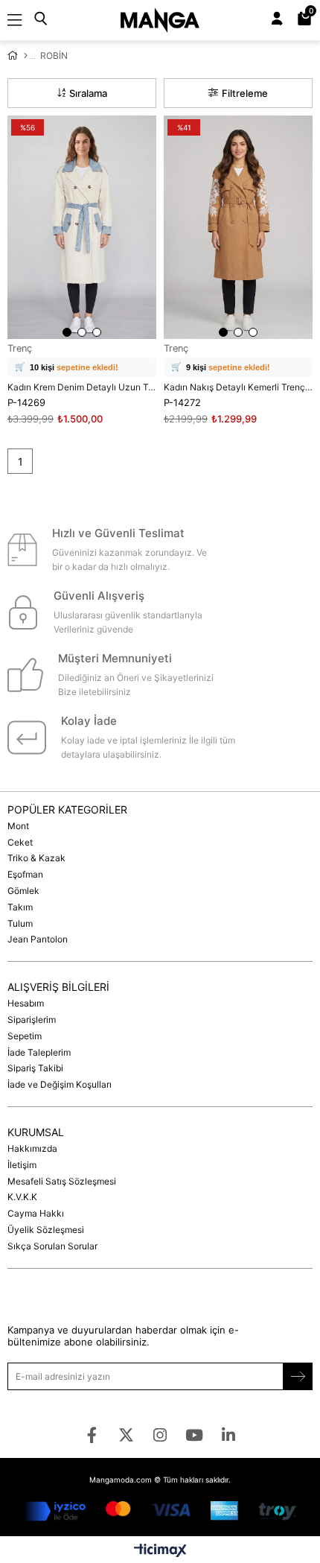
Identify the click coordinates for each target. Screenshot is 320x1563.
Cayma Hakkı (35, 1213)
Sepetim (24, 1036)
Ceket (20, 842)
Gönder (298, 1376)
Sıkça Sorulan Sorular (52, 1246)
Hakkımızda (32, 1148)
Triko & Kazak (36, 857)
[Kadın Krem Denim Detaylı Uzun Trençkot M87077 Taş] (81, 227)
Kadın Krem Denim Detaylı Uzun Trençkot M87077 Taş (81, 387)
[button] (67, 332)
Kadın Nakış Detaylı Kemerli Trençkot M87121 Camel (238, 387)
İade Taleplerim (39, 1052)
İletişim (21, 1164)
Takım (20, 907)
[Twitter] (126, 1435)
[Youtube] (194, 1435)
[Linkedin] (229, 1435)
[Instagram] (160, 1435)
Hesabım (25, 1003)
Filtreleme (245, 93)
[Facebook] (92, 1435)
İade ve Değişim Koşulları (59, 1084)
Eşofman (25, 874)
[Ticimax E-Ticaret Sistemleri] (160, 1551)
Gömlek (23, 890)
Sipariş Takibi (35, 1068)
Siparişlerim (31, 1019)
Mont (18, 825)
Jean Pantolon (37, 939)
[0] (310, 20)
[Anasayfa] (26, 56)
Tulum (20, 923)
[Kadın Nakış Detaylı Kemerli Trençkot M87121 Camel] (238, 227)
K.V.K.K (22, 1196)
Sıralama (88, 93)
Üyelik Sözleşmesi (45, 1229)
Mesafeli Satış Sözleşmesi (61, 1181)
